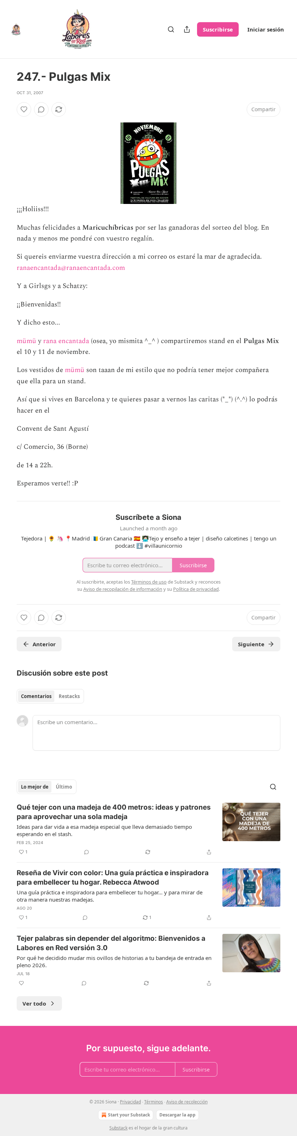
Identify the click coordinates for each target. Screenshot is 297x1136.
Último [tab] (64, 787)
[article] (148, 829)
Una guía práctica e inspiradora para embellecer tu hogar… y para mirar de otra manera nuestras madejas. (109, 896)
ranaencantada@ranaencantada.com (71, 268)
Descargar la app (177, 1115)
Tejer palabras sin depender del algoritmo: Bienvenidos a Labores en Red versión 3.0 (111, 943)
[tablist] (50, 696)
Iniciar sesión (265, 29)
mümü (26, 341)
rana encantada (66, 341)
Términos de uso (149, 582)
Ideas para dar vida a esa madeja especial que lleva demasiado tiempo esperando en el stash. (104, 830)
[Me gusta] (24, 109)
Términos (153, 1102)
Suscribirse (218, 29)
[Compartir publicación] (187, 29)
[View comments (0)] (41, 109)
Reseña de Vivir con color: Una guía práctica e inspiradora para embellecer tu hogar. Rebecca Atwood (113, 877)
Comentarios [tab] (36, 696)
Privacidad (130, 1102)
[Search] (171, 29)
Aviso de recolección (187, 1102)
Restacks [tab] (69, 696)
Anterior (44, 644)
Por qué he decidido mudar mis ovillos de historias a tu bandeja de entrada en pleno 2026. (114, 961)
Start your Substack (129, 1115)
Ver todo (34, 1003)
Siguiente (251, 644)
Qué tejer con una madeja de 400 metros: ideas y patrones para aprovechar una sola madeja (114, 812)
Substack (118, 1128)
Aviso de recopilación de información (122, 589)
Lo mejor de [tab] (35, 787)
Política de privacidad (196, 589)
